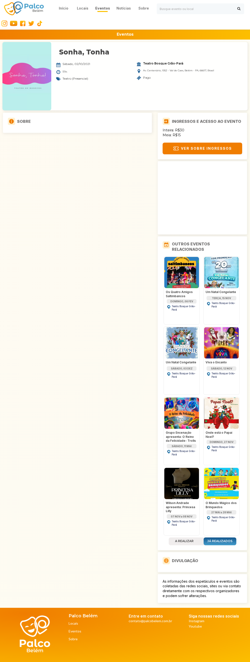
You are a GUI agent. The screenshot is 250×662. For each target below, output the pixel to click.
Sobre (73, 639)
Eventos (75, 631)
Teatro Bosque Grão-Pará (163, 63)
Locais (73, 623)
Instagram (196, 621)
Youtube (195, 626)
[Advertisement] (202, 198)
